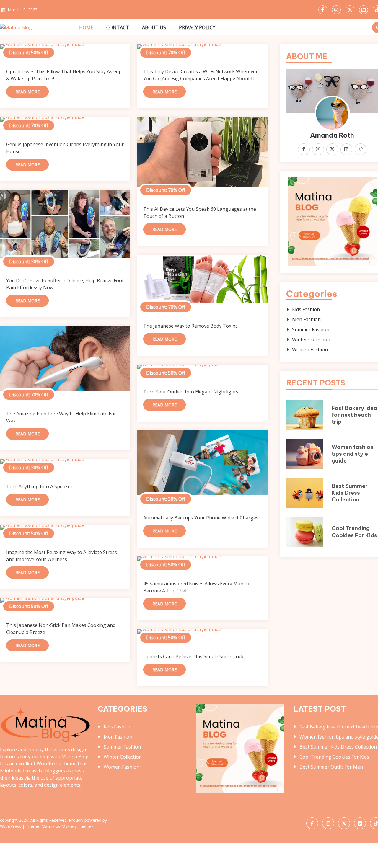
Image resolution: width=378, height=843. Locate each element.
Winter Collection (311, 339)
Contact (117, 27)
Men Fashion (306, 319)
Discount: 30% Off (28, 261)
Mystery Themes (77, 826)
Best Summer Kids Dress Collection (350, 493)
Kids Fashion (306, 309)
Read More (27, 91)
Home (86, 27)
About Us (154, 27)
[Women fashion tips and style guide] (65, 46)
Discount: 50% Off (28, 52)
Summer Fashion (310, 329)
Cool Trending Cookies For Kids (354, 531)
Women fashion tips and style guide (353, 454)
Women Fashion (310, 349)
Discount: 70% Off (165, 52)
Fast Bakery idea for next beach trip (354, 415)
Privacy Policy (197, 27)
